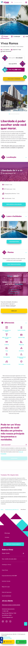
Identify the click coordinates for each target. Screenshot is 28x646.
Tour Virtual (14, 291)
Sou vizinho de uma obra (9, 559)
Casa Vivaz (5, 570)
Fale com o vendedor (14, 78)
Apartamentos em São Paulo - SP (12, 509)
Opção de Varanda (21, 330)
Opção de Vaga (21, 337)
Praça (6, 350)
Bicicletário (21, 350)
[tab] (14, 157)
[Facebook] (7, 622)
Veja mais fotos (14, 241)
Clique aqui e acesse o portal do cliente (11, 604)
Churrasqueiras (6, 357)
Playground (21, 344)
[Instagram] (3, 622)
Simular (14, 310)
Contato (7, 537)
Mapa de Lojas (6, 586)
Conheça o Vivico (6, 564)
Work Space (21, 364)
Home (2, 509)
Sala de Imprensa (6, 592)
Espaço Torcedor (6, 364)
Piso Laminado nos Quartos (7, 331)
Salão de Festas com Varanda (6, 338)
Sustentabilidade (6, 596)
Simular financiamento (13, 544)
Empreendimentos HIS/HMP (9, 575)
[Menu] (26, 2)
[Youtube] (10, 622)
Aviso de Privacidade (5, 637)
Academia (6, 344)
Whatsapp (7, 533)
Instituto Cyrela (6, 581)
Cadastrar (14, 458)
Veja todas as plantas (14, 264)
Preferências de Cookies (6, 638)
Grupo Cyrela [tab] (5, 553)
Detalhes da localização (14, 204)
